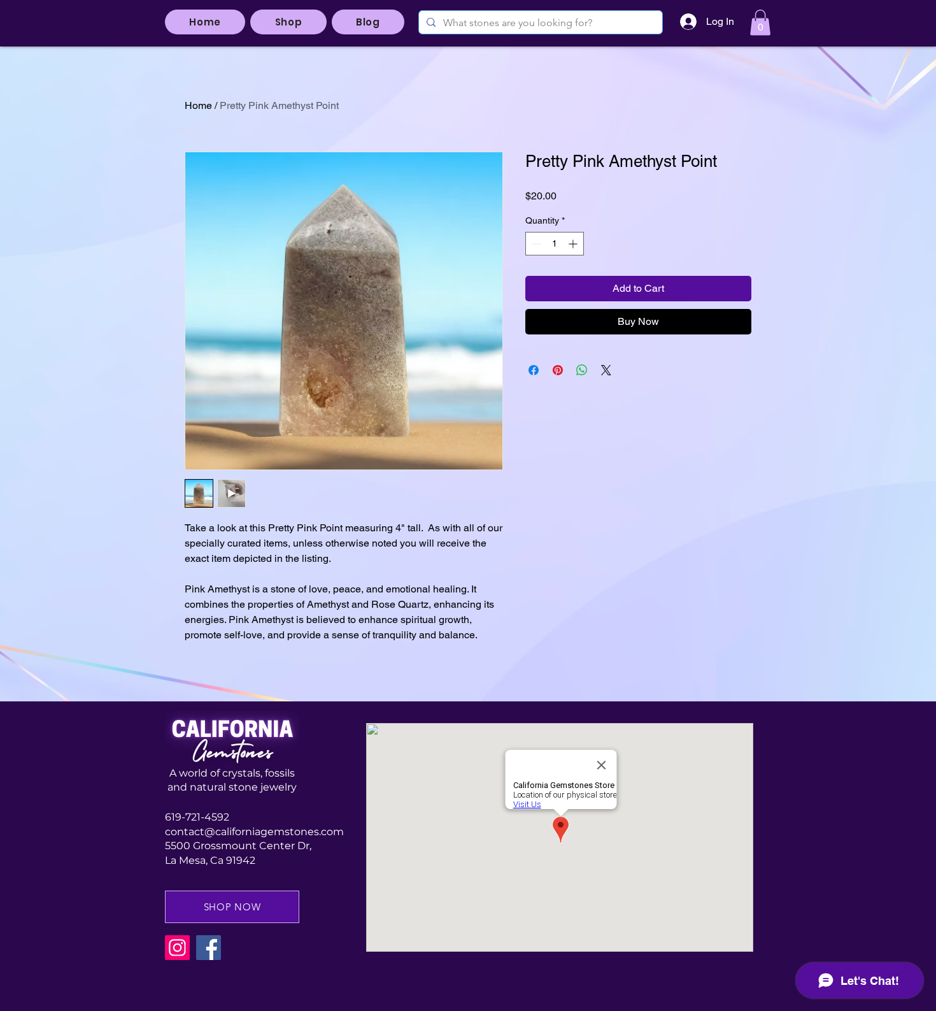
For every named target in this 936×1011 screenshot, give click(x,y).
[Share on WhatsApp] (582, 370)
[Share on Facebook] (533, 370)
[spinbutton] (554, 244)
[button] (760, 23)
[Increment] (574, 244)
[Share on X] (606, 370)
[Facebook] (208, 947)
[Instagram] (177, 947)
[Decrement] (535, 244)
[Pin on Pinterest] (557, 370)
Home (198, 105)
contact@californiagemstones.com (254, 832)
